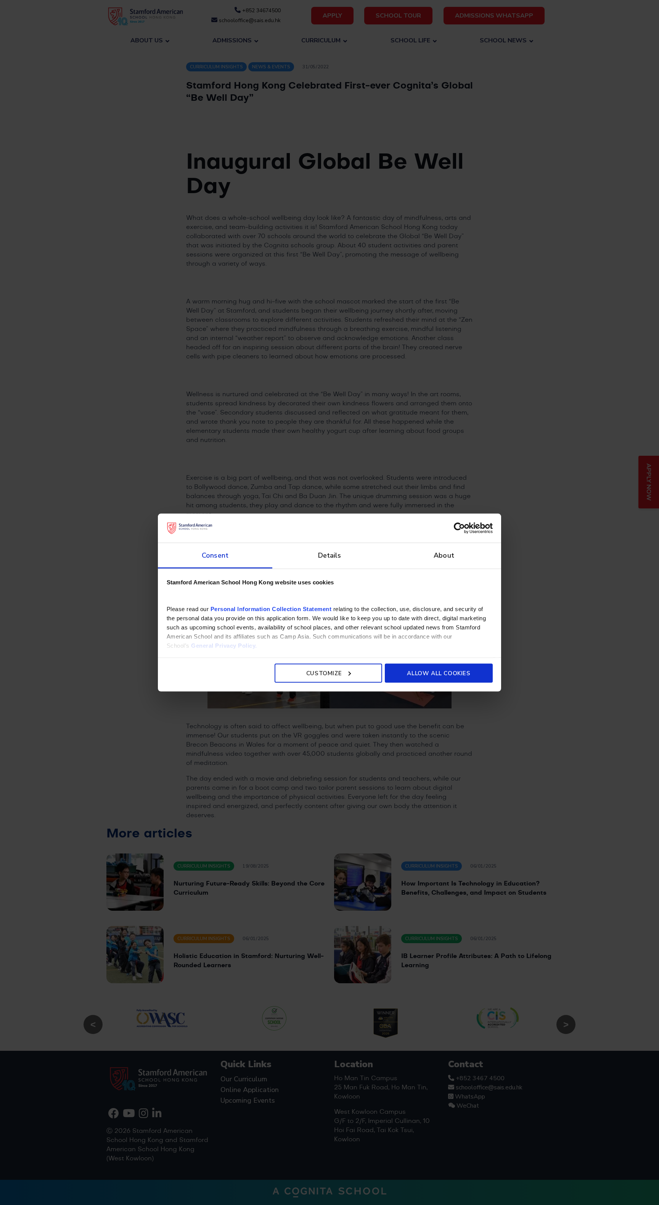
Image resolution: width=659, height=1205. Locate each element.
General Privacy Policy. (224, 645)
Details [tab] (329, 555)
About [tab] (444, 555)
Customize (324, 673)
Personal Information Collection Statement (271, 609)
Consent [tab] (215, 555)
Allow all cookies (438, 673)
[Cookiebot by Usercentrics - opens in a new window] (459, 528)
